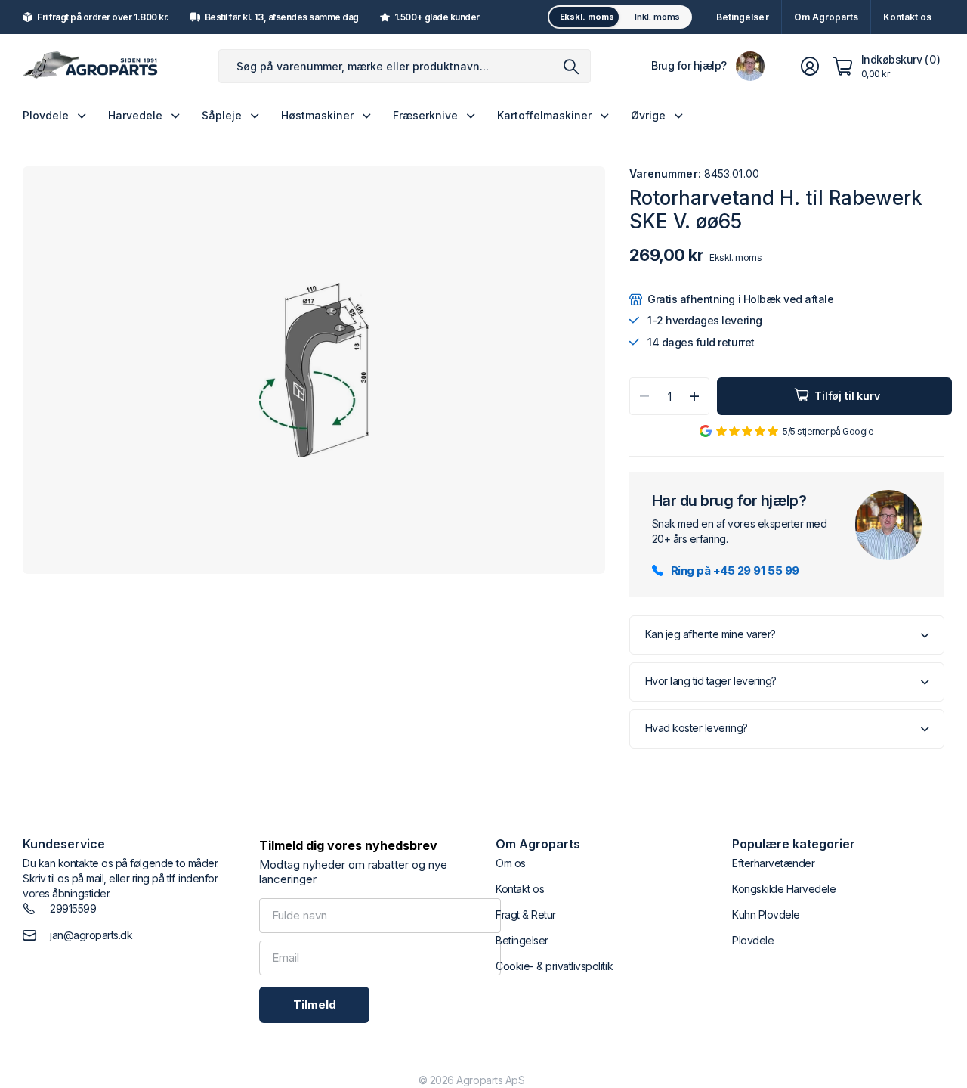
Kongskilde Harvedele (784, 888)
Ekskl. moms (587, 16)
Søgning (572, 66)
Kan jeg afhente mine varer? (710, 634)
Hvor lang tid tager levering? (711, 680)
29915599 (73, 908)
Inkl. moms (657, 16)
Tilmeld (314, 1004)
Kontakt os (907, 17)
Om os (511, 863)
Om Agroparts (826, 17)
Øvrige (648, 115)
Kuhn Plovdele (766, 914)
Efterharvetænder (773, 863)
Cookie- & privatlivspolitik (554, 965)
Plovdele (46, 115)
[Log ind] (810, 66)
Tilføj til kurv (847, 395)
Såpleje (222, 115)
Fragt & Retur (526, 914)
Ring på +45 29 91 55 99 (735, 570)
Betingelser (742, 17)
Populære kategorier (793, 843)
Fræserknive (425, 115)
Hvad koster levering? (696, 727)
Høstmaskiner (317, 115)
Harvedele (135, 115)
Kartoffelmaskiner (544, 115)
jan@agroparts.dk (91, 934)
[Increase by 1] (693, 396)
